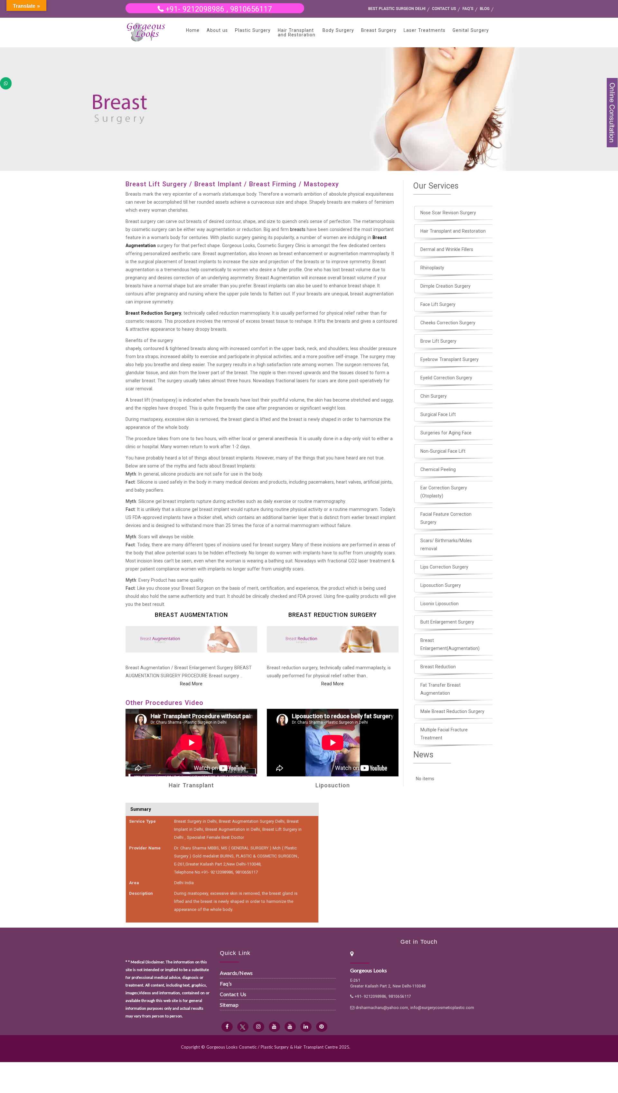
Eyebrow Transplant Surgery (449, 359)
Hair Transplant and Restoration (296, 32)
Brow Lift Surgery (438, 341)
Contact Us (233, 994)
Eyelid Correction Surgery (446, 377)
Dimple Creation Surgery (445, 286)
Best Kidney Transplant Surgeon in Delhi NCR (394, 1047)
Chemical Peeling (438, 469)
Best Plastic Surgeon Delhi (397, 8)
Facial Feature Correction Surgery (446, 518)
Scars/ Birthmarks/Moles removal (446, 544)
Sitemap (229, 1005)
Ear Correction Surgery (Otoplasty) (443, 491)
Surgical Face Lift (438, 414)
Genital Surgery (471, 30)
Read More (191, 683)
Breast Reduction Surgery (153, 313)
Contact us (444, 8)
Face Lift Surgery (437, 304)
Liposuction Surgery (440, 585)
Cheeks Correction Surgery (447, 322)
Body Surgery (338, 30)
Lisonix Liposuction (439, 603)
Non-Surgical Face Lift (442, 451)
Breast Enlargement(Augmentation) (450, 644)
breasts (297, 229)
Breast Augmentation (191, 614)
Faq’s (226, 983)
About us (217, 30)
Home (193, 30)
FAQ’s (468, 8)
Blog (485, 8)
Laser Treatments (424, 30)
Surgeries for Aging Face (446, 432)
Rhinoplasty (432, 267)
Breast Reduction (438, 666)
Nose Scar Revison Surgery (448, 212)
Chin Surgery (433, 396)
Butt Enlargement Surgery (447, 622)
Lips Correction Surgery (444, 567)
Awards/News (236, 973)
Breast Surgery (379, 30)
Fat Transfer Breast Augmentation (440, 689)
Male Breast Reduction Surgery (452, 711)
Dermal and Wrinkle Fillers (446, 249)
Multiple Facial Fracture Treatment (444, 733)
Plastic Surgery (253, 30)
